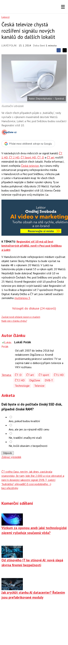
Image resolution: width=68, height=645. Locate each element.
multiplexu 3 (22, 298)
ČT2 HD (20, 380)
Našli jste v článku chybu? (14, 320)
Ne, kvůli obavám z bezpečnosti (28, 446)
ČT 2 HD (14, 157)
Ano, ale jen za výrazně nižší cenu (29, 429)
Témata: (6, 375)
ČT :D (40, 157)
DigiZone (34, 380)
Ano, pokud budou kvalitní (24, 421)
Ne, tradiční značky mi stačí (25, 437)
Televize (39, 385)
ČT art (51, 157)
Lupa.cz (5, 17)
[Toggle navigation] (63, 7)
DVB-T (49, 380)
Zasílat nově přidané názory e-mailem (20, 317)
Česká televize (30, 165)
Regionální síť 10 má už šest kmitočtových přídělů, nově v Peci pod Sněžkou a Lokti (31, 246)
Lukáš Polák (9, 45)
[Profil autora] (6, 345)
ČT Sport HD (28, 157)
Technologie (22, 385)
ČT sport (44, 375)
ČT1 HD (59, 375)
